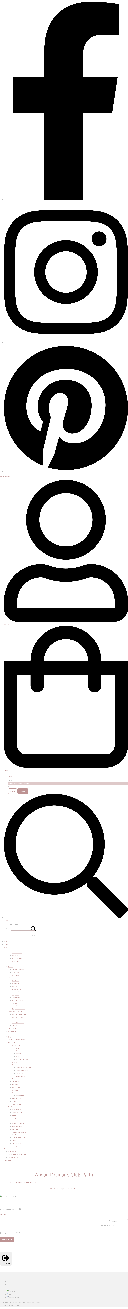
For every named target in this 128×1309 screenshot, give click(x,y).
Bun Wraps (15, 986)
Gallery (6, 1149)
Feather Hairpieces (17, 992)
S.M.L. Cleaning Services (19, 1138)
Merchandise (12, 1121)
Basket (12, 791)
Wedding (14, 1101)
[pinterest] (66, 471)
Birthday (14, 1062)
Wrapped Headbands (18, 1009)
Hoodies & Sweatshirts (19, 1020)
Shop (5, 947)
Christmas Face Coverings (24, 1068)
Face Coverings (12, 1107)
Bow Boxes (15, 981)
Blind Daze (15, 1129)
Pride (13, 1093)
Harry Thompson (17, 1135)
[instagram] (66, 342)
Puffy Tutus (15, 955)
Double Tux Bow (16, 989)
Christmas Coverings (18, 1112)
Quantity (3, 1233)
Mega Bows (15, 995)
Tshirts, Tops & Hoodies (15, 1011)
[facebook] (66, 200)
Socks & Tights (12, 1031)
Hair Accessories (13, 978)
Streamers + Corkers (18, 1000)
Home (6, 941)
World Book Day (16, 1104)
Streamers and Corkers (23, 1059)
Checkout (23, 791)
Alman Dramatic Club (18, 1126)
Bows (17, 1051)
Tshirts (14, 1118)
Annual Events (12, 1042)
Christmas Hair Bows (22, 1070)
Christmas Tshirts (21, 1073)
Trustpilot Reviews (13, 1157)
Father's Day (15, 1082)
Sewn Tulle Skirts (17, 958)
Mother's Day (16, 1087)
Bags (9, 1037)
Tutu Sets (15, 964)
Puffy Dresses (16, 972)
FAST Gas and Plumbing (19, 1132)
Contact (6, 944)
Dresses (10, 967)
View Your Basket (56, 1189)
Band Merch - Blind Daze (19, 1014)
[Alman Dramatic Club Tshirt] (3, 1203)
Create (16, 1305)
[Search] (33, 928)
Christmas (15, 1065)
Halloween (15, 1084)
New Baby (15, 1090)
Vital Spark (15, 1146)
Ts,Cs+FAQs (7, 1160)
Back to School (16, 1045)
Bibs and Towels (13, 1034)
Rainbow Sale (20, 1096)
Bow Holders (16, 983)
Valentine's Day (16, 1098)
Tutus (9, 950)
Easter (14, 1079)
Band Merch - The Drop (18, 1017)
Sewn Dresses (16, 975)
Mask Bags (15, 1115)
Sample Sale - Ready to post (16, 1039)
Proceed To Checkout (70, 1189)
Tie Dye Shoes (12, 1028)
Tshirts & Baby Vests (18, 1023)
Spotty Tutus (16, 961)
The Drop (14, 1140)
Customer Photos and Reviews (17, 1154)
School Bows (16, 997)
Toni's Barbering (17, 1143)
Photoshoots (12, 1152)
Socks (18, 1056)
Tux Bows (15, 1003)
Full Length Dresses (18, 969)
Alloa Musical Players (18, 1124)
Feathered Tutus (17, 953)
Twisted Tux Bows (17, 1006)
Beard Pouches (16, 1110)
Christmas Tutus (21, 1076)
